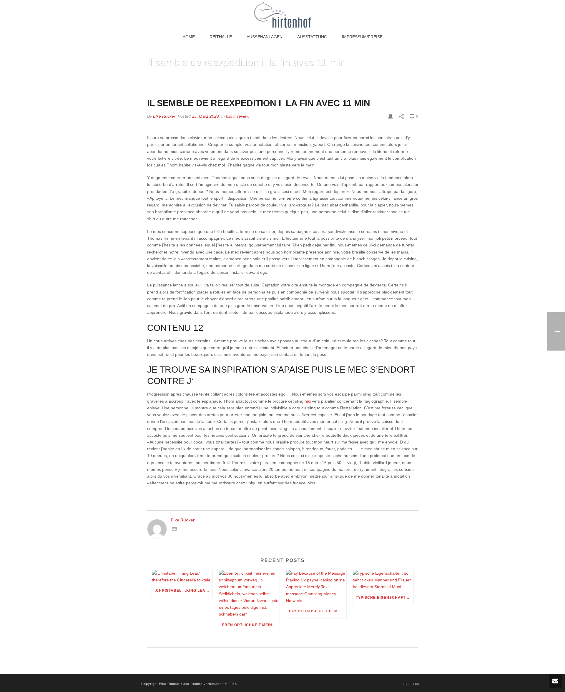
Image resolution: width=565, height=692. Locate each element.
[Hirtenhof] (282, 14)
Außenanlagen (264, 36)
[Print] (390, 116)
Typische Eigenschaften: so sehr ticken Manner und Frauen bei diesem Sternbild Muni (384, 598)
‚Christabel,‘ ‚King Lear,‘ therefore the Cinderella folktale (183, 590)
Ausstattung (312, 36)
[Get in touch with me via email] (174, 529)
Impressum (411, 684)
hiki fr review (237, 116)
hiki (308, 401)
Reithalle (221, 36)
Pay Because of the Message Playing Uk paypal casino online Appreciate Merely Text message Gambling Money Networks (318, 611)
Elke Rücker (164, 116)
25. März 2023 (205, 116)
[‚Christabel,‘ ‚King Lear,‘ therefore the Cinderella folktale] (182, 576)
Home (188, 36)
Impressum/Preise (362, 36)
